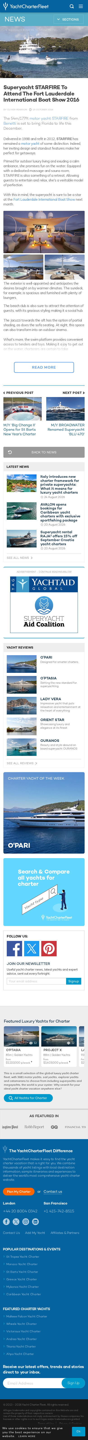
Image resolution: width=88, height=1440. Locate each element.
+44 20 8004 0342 (20, 1211)
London (9, 1203)
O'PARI (46, 657)
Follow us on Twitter (16, 1222)
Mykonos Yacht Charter (22, 1287)
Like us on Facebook (6, 1222)
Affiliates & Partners (65, 1233)
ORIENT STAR (52, 720)
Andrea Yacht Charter (21, 1339)
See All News (18, 558)
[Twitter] (31, 948)
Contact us (53, 1191)
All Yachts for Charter (30, 1098)
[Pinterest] (49, 948)
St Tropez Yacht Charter (22, 1257)
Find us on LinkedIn (35, 1222)
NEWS (15, 19)
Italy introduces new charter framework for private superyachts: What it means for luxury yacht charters (59, 485)
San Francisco (55, 1203)
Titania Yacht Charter (21, 1346)
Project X (53, 1050)
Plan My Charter (18, 1192)
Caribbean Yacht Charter (23, 1294)
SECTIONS (70, 19)
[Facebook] (14, 948)
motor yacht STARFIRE (49, 118)
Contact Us (11, 1233)
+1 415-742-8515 (59, 1211)
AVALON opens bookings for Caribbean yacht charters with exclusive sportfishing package (60, 512)
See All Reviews (20, 763)
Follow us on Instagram (25, 1222)
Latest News (18, 467)
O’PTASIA (48, 678)
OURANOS (49, 741)
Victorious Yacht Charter (23, 1331)
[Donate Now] (44, 604)
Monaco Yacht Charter (22, 1264)
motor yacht (30, 143)
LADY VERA (50, 699)
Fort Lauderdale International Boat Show (44, 199)
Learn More (26, 1436)
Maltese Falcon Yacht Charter (26, 1316)
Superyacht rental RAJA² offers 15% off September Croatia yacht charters (58, 538)
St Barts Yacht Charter (22, 1272)
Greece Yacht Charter (21, 1279)
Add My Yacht (35, 1233)
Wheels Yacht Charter (21, 1324)
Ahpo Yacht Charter (20, 1354)
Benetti (9, 123)
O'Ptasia (13, 1050)
